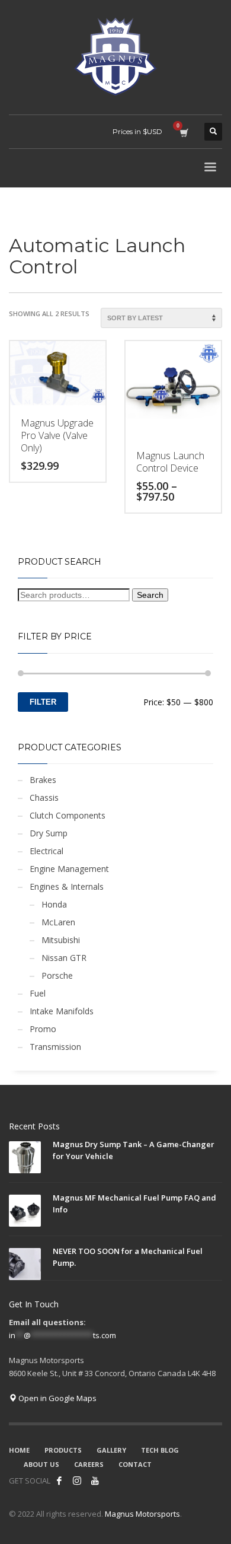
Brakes (43, 779)
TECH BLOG (160, 1450)
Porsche (57, 975)
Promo (43, 1028)
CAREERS (89, 1464)
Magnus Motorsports (142, 1513)
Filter (43, 702)
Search (150, 595)
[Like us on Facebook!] (59, 1480)
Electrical (46, 851)
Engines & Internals (67, 886)
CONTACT (135, 1464)
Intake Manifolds (62, 1011)
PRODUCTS (63, 1450)
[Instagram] (77, 1480)
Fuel (38, 993)
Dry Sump (49, 833)
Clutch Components (67, 815)
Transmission (55, 1046)
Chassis (44, 797)
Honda (54, 904)
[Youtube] (95, 1480)
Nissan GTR (63, 957)
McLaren (58, 922)
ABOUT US (41, 1464)
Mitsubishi (60, 939)
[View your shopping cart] (183, 132)
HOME (19, 1450)
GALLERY (111, 1450)
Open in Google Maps (57, 1398)
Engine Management (69, 868)
